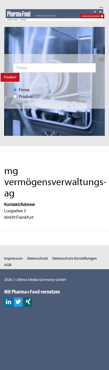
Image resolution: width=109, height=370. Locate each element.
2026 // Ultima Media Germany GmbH (35, 279)
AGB (7, 264)
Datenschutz (37, 258)
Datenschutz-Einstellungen (74, 258)
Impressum (13, 258)
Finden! (10, 77)
